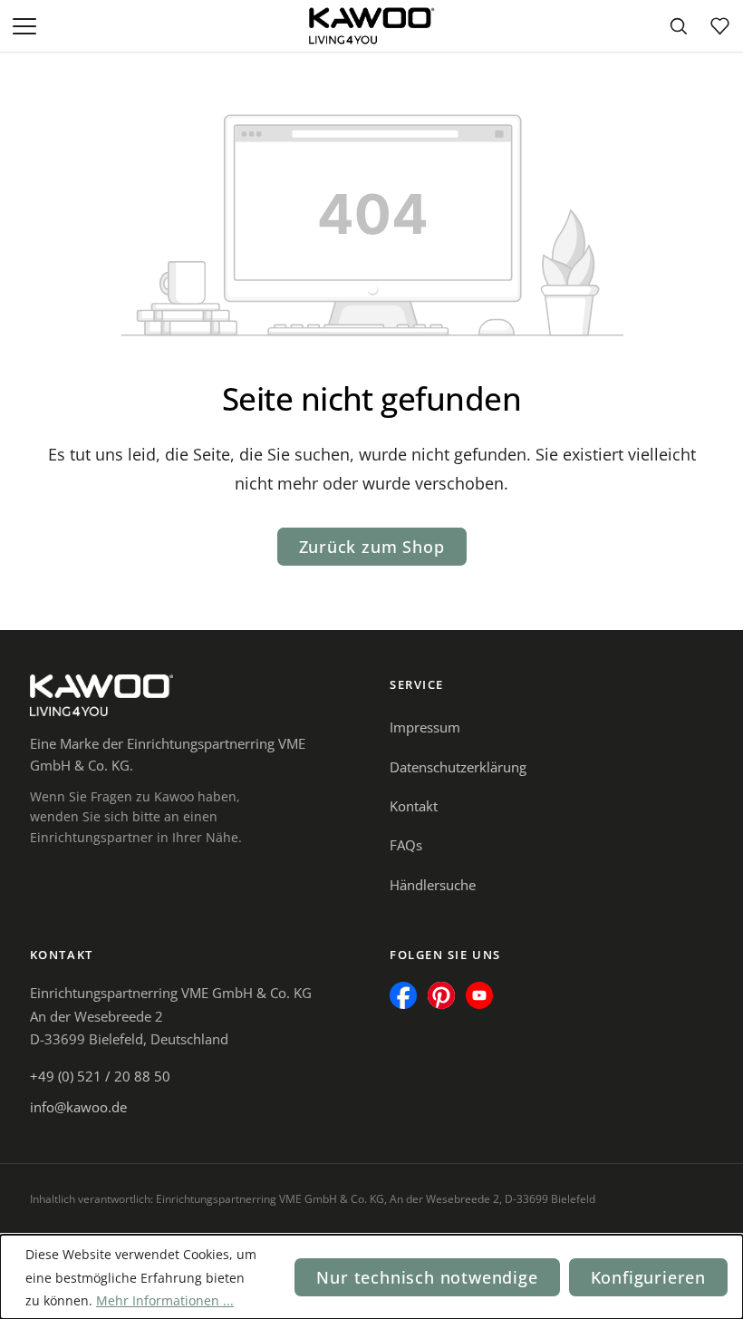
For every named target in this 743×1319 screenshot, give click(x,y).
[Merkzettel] (719, 26)
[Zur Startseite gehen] (371, 26)
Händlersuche (433, 885)
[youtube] (479, 995)
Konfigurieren (648, 1277)
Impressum (425, 727)
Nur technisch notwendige (426, 1277)
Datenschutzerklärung (458, 767)
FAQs (406, 845)
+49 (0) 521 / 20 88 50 (100, 1076)
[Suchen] (678, 26)
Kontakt (414, 806)
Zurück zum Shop (372, 547)
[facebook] (403, 995)
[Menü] (26, 26)
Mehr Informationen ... (165, 1300)
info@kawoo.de (78, 1107)
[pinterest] (441, 995)
